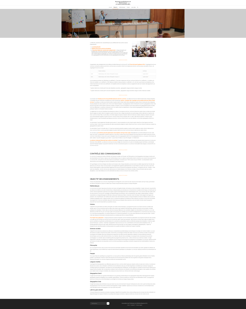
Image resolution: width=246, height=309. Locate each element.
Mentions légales (139, 305)
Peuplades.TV (133, 305)
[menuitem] (110, 7)
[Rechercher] (137, 7)
